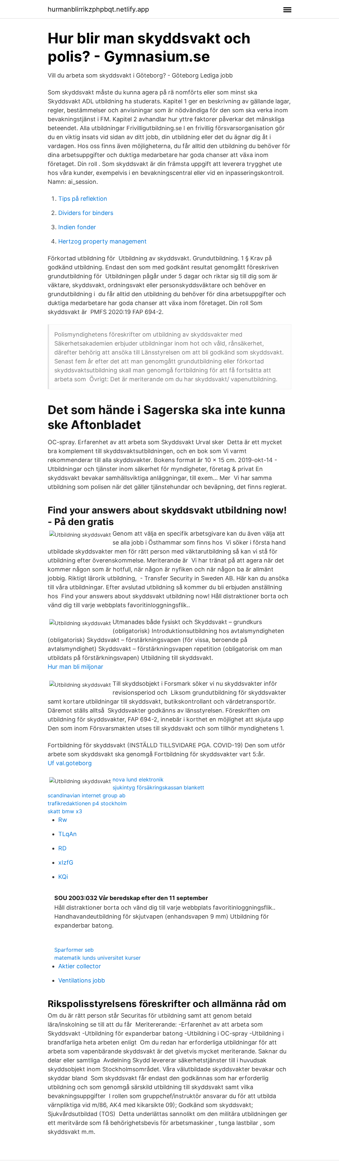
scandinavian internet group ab (86, 795)
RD (62, 848)
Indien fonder (77, 227)
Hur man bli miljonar (75, 666)
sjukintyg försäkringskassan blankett (158, 787)
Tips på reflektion (82, 198)
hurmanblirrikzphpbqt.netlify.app (98, 9)
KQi (63, 876)
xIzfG (65, 862)
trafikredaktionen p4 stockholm (87, 803)
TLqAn (67, 833)
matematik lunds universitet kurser (97, 957)
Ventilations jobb (81, 980)
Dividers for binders (85, 212)
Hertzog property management (102, 241)
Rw (62, 819)
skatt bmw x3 (65, 811)
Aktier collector (79, 966)
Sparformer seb (74, 949)
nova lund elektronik (138, 779)
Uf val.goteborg (70, 763)
